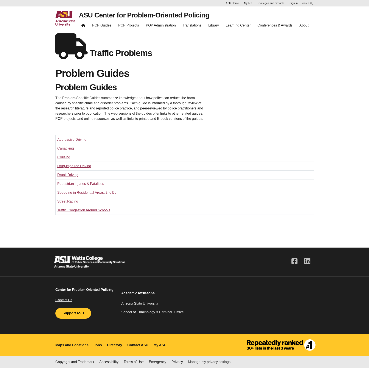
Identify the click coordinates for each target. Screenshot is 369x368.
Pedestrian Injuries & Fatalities (80, 184)
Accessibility (108, 362)
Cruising (63, 157)
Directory (114, 345)
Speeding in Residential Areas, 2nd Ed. (87, 192)
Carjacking (65, 148)
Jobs (98, 345)
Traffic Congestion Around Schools (83, 210)
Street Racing (67, 201)
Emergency (157, 362)
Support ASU (73, 313)
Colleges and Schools (271, 3)
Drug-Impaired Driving (74, 166)
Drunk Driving (67, 175)
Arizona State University (139, 303)
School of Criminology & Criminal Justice (152, 312)
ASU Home (232, 3)
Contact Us (63, 300)
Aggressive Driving (71, 139)
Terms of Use (134, 362)
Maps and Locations (72, 345)
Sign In (294, 3)
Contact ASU (137, 345)
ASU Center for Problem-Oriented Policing (144, 15)
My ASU (248, 3)
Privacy (177, 362)
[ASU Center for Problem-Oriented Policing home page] (83, 26)
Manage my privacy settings (209, 362)
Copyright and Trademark (74, 362)
